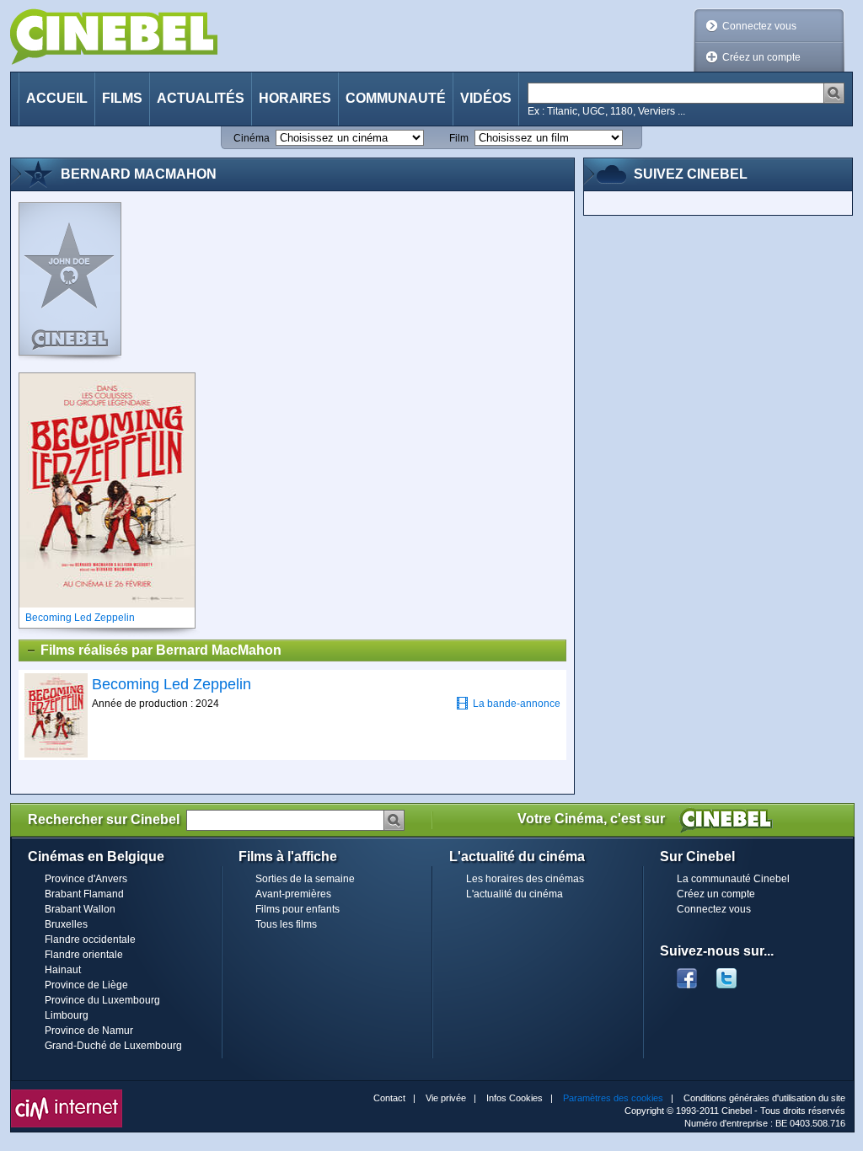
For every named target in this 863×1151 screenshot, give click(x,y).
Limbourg (66, 1015)
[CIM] (66, 1094)
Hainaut (63, 970)
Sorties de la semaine (305, 879)
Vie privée (446, 1098)
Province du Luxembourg (102, 1000)
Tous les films (286, 924)
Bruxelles (66, 924)
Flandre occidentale (90, 939)
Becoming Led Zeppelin (171, 684)
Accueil (57, 98)
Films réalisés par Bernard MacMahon (160, 650)
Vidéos (486, 98)
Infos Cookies (514, 1098)
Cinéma (251, 138)
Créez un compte (761, 57)
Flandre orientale (84, 955)
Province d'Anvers (86, 879)
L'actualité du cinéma (514, 894)
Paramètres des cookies (613, 1098)
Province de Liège (86, 985)
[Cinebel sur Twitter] (734, 973)
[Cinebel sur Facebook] (687, 973)
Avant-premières (293, 894)
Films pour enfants (297, 909)
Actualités (200, 98)
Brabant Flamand (84, 894)
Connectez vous (759, 26)
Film (459, 138)
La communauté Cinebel (733, 879)
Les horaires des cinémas (525, 879)
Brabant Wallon (80, 909)
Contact (389, 1098)
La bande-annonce (516, 703)
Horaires (295, 98)
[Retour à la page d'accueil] (113, 36)
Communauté (396, 98)
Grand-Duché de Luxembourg (113, 1046)
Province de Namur (89, 1030)
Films (122, 98)
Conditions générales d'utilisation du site (764, 1098)
